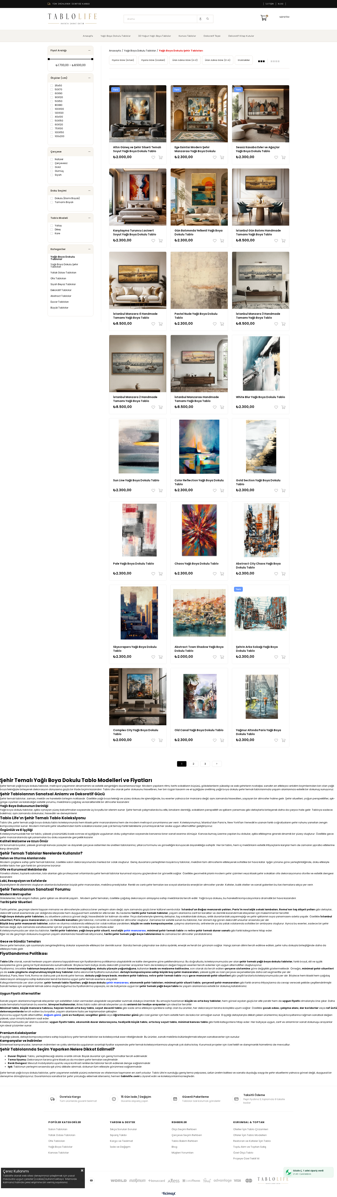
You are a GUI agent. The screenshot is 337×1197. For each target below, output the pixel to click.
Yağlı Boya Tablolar (60, 1147)
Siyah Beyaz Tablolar (63, 284)
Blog (281, 4)
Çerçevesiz (61, 163)
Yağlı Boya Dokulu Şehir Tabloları (64, 265)
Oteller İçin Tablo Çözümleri (250, 1129)
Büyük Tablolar (59, 308)
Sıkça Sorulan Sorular (123, 1129)
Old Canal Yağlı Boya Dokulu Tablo (199, 730)
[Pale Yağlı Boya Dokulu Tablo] (137, 530)
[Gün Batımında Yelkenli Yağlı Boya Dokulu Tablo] (199, 197)
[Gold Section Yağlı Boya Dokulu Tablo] (260, 446)
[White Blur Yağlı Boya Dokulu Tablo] (260, 363)
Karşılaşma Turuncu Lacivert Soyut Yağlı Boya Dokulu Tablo (134, 232)
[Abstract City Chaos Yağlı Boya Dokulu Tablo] (260, 530)
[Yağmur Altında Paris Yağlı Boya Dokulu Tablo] (260, 696)
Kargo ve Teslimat (121, 1141)
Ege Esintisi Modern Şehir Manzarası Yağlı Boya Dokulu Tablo (195, 149)
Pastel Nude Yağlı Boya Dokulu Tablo (196, 316)
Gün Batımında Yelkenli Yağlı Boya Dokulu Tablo (199, 232)
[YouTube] (91, 1180)
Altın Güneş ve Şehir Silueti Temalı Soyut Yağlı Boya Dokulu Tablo (137, 149)
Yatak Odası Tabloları (63, 272)
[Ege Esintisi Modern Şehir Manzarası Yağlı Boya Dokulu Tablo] (199, 113)
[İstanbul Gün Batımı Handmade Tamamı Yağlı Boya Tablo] (260, 197)
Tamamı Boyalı (64, 202)
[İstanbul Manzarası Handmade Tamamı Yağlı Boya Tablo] (199, 363)
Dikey (58, 229)
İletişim (270, 4)
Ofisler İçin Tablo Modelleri (250, 1135)
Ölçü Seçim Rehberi (184, 1129)
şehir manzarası (135, 930)
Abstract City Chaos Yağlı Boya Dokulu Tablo (258, 565)
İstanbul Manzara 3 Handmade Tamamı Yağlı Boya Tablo (258, 316)
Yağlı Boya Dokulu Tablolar (115, 36)
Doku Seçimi (58, 190)
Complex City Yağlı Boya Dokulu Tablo (135, 732)
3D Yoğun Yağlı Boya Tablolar (154, 36)
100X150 (59, 132)
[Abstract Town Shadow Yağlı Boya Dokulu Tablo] (199, 613)
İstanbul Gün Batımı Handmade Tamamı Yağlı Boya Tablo (258, 232)
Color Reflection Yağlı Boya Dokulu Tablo (199, 482)
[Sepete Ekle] (159, 157)
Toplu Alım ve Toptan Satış (249, 1147)
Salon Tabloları (57, 1129)
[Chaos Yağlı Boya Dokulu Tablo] (199, 530)
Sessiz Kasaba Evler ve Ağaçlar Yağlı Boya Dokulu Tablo (258, 149)
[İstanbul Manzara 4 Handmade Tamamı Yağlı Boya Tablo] (137, 280)
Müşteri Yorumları (182, 1152)
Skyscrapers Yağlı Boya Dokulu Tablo (135, 649)
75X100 (59, 128)
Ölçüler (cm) (59, 78)
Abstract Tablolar (61, 296)
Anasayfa (88, 36)
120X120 (59, 113)
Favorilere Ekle (154, 157)
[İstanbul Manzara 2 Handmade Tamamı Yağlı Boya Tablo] (137, 363)
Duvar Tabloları (60, 302)
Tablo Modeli (59, 218)
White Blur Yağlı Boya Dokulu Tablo (260, 397)
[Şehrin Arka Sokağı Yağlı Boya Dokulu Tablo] (260, 613)
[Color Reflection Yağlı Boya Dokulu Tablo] (199, 446)
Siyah (58, 175)
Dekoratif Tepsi (212, 36)
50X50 (58, 101)
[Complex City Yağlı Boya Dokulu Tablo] (137, 696)
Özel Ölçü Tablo (243, 1152)
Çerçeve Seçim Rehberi (187, 1135)
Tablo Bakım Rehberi (185, 1141)
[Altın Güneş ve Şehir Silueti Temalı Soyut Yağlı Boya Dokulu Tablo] (137, 113)
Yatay (58, 225)
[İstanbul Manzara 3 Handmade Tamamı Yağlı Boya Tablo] (260, 280)
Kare (57, 233)
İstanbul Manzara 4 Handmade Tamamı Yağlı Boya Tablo (135, 316)
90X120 (59, 97)
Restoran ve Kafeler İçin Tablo (252, 1141)
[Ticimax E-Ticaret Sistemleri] (169, 1194)
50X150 (59, 121)
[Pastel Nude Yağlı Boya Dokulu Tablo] (199, 280)
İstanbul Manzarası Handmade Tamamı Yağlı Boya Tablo (197, 399)
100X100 (59, 109)
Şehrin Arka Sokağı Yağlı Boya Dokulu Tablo (257, 649)
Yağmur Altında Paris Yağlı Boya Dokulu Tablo (258, 732)
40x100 (59, 117)
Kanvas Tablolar (187, 36)
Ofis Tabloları (58, 278)
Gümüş (59, 171)
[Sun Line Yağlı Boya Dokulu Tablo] (137, 446)
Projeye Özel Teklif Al (246, 1158)
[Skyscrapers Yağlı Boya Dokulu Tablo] (137, 613)
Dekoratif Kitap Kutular (241, 36)
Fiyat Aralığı (59, 50)
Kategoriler (58, 249)
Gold (58, 167)
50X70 (58, 89)
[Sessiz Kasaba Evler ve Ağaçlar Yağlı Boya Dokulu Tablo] (260, 113)
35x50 (58, 85)
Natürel (59, 159)
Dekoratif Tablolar (61, 290)
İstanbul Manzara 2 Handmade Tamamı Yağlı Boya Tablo (135, 399)
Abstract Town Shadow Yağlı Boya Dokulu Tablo (199, 649)
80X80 (58, 105)
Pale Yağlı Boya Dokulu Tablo (133, 564)
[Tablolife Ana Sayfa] (72, 19)
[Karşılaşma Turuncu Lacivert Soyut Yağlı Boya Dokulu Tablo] (137, 197)
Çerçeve (56, 151)
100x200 (59, 136)
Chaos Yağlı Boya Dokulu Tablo (197, 564)
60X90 (58, 93)
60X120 (59, 124)
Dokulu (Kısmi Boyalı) (67, 198)
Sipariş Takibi (118, 1135)
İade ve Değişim (120, 1147)
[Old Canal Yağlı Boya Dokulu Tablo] (199, 696)
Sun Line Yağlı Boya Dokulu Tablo (136, 480)
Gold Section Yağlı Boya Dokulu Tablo (258, 482)
